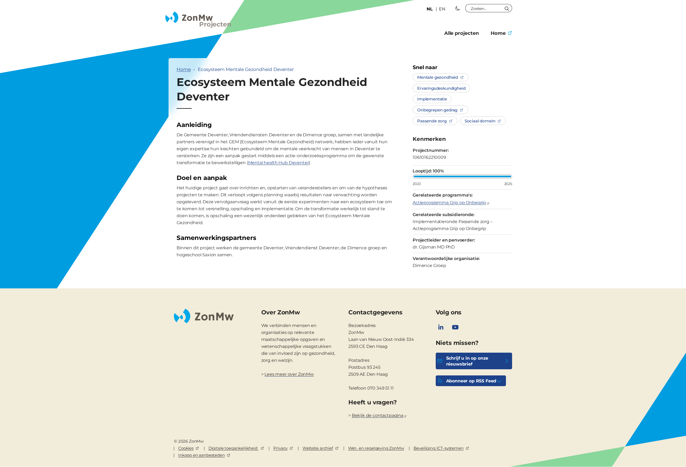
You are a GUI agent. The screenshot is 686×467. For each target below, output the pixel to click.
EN (442, 9)
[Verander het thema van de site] (457, 8)
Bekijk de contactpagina (377, 415)
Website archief (318, 448)
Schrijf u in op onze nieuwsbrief (467, 361)
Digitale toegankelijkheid (233, 448)
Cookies (185, 448)
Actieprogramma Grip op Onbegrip (449, 202)
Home (498, 33)
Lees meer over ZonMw (289, 374)
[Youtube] (455, 327)
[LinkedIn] (441, 327)
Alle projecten (461, 33)
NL (430, 9)
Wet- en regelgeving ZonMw (376, 448)
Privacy (280, 448)
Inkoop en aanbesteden (201, 455)
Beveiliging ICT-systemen (438, 448)
